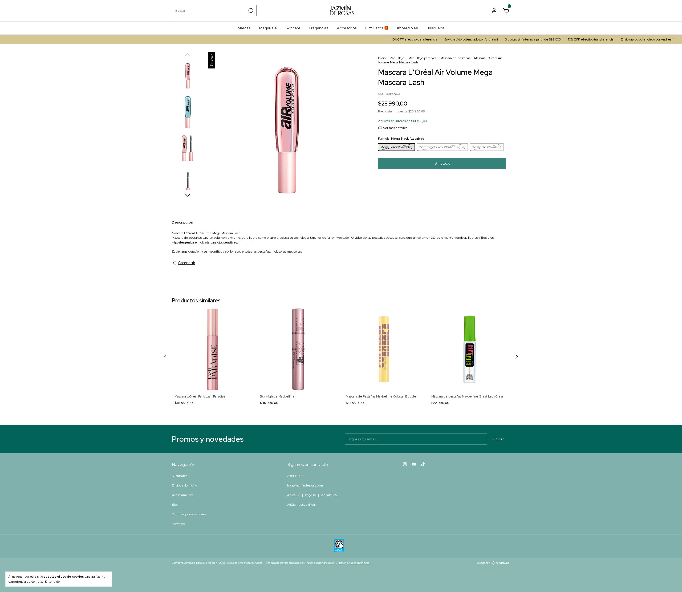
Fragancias (318, 28)
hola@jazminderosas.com (305, 485)
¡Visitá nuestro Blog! (301, 504)
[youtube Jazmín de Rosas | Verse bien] (414, 464)
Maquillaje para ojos (422, 58)
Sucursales (179, 476)
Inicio (381, 58)
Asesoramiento (182, 495)
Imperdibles (407, 28)
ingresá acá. (328, 563)
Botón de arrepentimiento (354, 563)
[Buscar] (250, 10)
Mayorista (178, 524)
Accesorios (346, 28)
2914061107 (295, 476)
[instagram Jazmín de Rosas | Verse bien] (405, 464)
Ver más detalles (394, 128)
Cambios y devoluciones (189, 514)
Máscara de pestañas (455, 58)
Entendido (52, 581)
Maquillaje (268, 28)
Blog (175, 504)
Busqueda (435, 28)
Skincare (293, 28)
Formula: (401, 138)
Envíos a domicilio (184, 485)
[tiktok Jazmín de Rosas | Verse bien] (423, 464)
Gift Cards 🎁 (376, 28)
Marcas (244, 28)
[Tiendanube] (493, 563)
